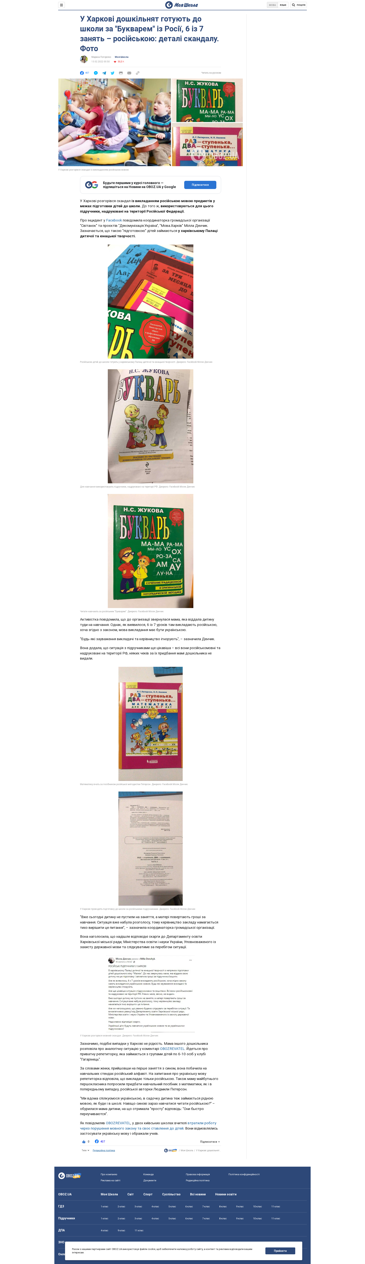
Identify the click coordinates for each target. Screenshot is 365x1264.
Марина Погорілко (101, 57)
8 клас (223, 1206)
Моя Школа (121, 57)
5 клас (172, 1206)
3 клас (138, 1206)
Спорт (148, 1194)
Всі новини (198, 1194)
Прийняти (280, 1250)
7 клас (206, 1206)
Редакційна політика (104, 1150)
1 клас (104, 1206)
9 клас (240, 1206)
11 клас (275, 1206)
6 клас (189, 1206)
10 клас (257, 1206)
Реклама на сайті (110, 1180)
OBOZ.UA (65, 1194)
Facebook (114, 220)
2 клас (121, 1206)
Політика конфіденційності (244, 1174)
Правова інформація (198, 1174)
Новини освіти (225, 1194)
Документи (149, 1180)
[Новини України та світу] (170, 1151)
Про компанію (109, 1174)
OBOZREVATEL (172, 1048)
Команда (148, 1174)
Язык (283, 5)
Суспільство (171, 1194)
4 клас (155, 1206)
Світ (130, 1194)
